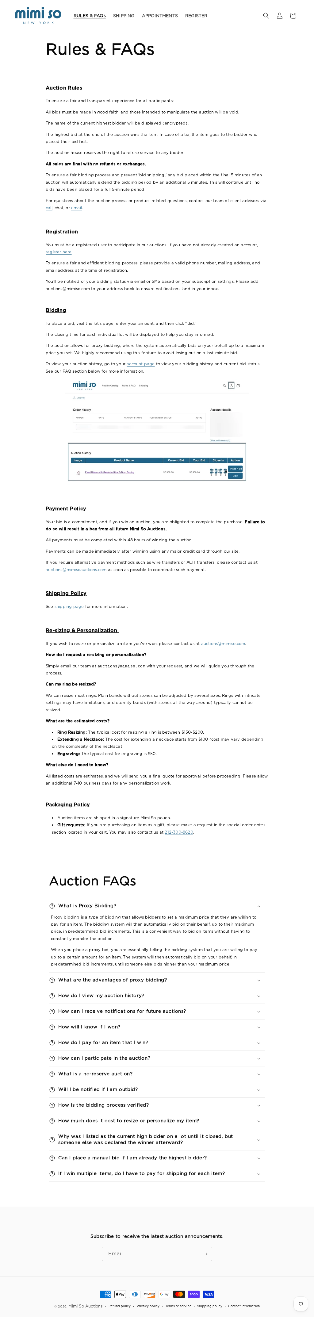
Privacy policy (148, 1306)
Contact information (244, 1306)
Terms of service (178, 1306)
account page (141, 364)
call (49, 207)
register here (59, 252)
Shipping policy (209, 1306)
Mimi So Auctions (85, 1306)
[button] (266, 15)
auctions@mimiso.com (223, 643)
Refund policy (120, 1306)
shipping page (69, 606)
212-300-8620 (179, 832)
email (76, 207)
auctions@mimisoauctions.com (76, 569)
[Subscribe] (205, 1254)
